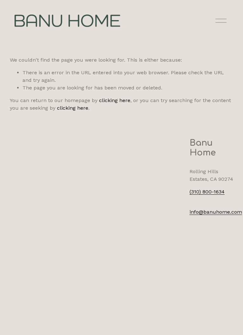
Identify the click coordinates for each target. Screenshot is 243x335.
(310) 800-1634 (207, 192)
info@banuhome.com (216, 212)
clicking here (114, 100)
